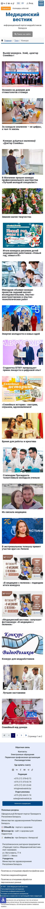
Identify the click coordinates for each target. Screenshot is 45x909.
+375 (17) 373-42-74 (22, 782)
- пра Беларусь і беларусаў (21, 837)
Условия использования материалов (14, 893)
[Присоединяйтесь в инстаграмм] (2, 3)
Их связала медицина (14, 512)
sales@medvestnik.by (22, 798)
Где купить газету (22, 765)
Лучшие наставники (14, 693)
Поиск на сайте (23, 34)
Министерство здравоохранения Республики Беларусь (21, 821)
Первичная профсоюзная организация (22, 757)
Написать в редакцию (22, 803)
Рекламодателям (22, 760)
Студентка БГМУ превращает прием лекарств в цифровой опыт (22, 369)
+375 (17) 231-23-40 (22, 785)
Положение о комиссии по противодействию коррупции (21, 896)
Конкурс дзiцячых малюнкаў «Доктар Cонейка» (19, 142)
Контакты (22, 752)
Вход (31, 3)
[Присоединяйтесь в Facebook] (6, 3)
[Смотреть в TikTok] (13, 3)
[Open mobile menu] (41, 3)
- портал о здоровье (18, 827)
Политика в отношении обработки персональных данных (16, 880)
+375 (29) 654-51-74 (22, 795)
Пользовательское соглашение (12, 889)
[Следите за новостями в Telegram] (11, 3)
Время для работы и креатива (19, 441)
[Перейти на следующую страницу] (21, 735)
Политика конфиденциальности (13, 891)
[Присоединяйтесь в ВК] (4, 3)
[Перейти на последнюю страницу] (25, 735)
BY (23, 3)
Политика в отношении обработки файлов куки (22, 871)
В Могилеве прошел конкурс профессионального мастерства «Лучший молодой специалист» (20, 180)
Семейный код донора (14, 727)
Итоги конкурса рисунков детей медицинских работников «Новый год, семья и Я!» (22, 253)
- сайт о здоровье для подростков (17, 832)
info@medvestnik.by (22, 788)
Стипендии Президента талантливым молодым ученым (21, 476)
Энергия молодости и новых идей (21, 334)
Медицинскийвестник (22, 17)
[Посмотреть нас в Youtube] (9, 3)
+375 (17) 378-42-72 (22, 778)
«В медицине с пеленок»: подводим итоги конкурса (23, 584)
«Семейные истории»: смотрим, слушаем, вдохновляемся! (20, 405)
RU (18, 3)
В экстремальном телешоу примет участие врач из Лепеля (21, 547)
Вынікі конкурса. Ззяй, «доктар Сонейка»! (20, 54)
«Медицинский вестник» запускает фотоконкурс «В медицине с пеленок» (22, 622)
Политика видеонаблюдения (14, 875)
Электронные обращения (22, 754)
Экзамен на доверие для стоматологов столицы (16, 91)
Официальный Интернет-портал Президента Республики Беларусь (21, 815)
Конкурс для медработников (18, 659)
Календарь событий (20, 8)
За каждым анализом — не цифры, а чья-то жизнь (22, 128)
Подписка (6, 8)
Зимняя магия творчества (16, 217)
